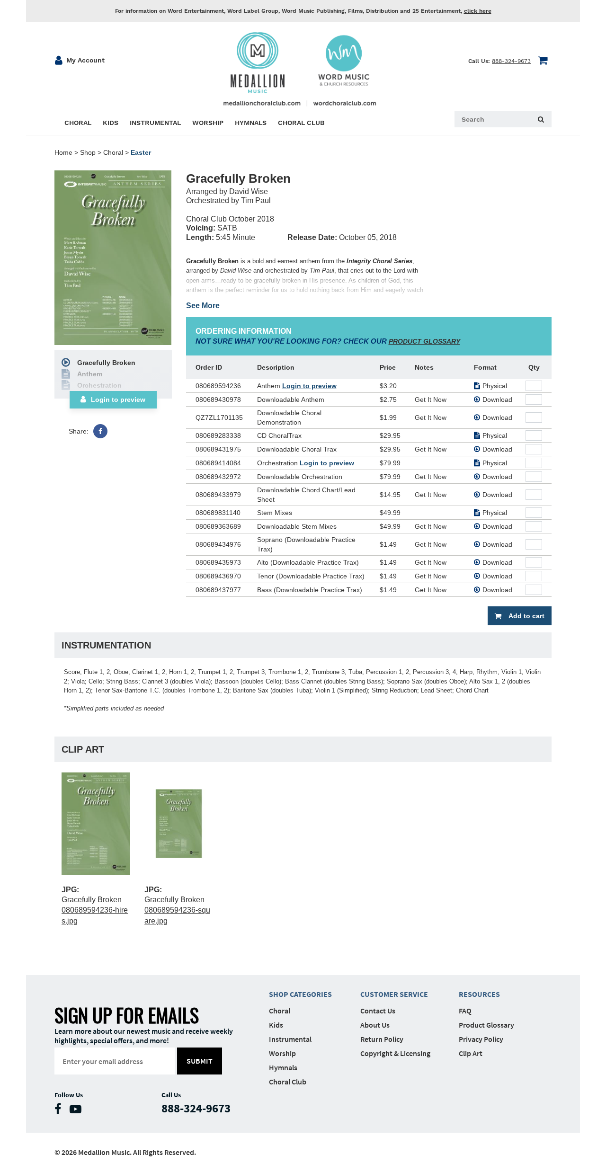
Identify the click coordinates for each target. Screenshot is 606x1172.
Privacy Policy (481, 1039)
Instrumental (290, 1039)
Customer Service (394, 994)
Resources (479, 994)
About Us (375, 1025)
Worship (282, 1053)
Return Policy (381, 1039)
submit (200, 1060)
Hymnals (283, 1067)
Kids (276, 1025)
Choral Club (287, 1081)
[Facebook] (100, 431)
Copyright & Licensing (395, 1053)
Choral (113, 152)
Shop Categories (300, 994)
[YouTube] (78, 1111)
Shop (88, 152)
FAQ (465, 1010)
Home (63, 152)
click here (477, 11)
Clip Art (470, 1053)
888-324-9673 (511, 61)
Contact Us (377, 1010)
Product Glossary (486, 1025)
